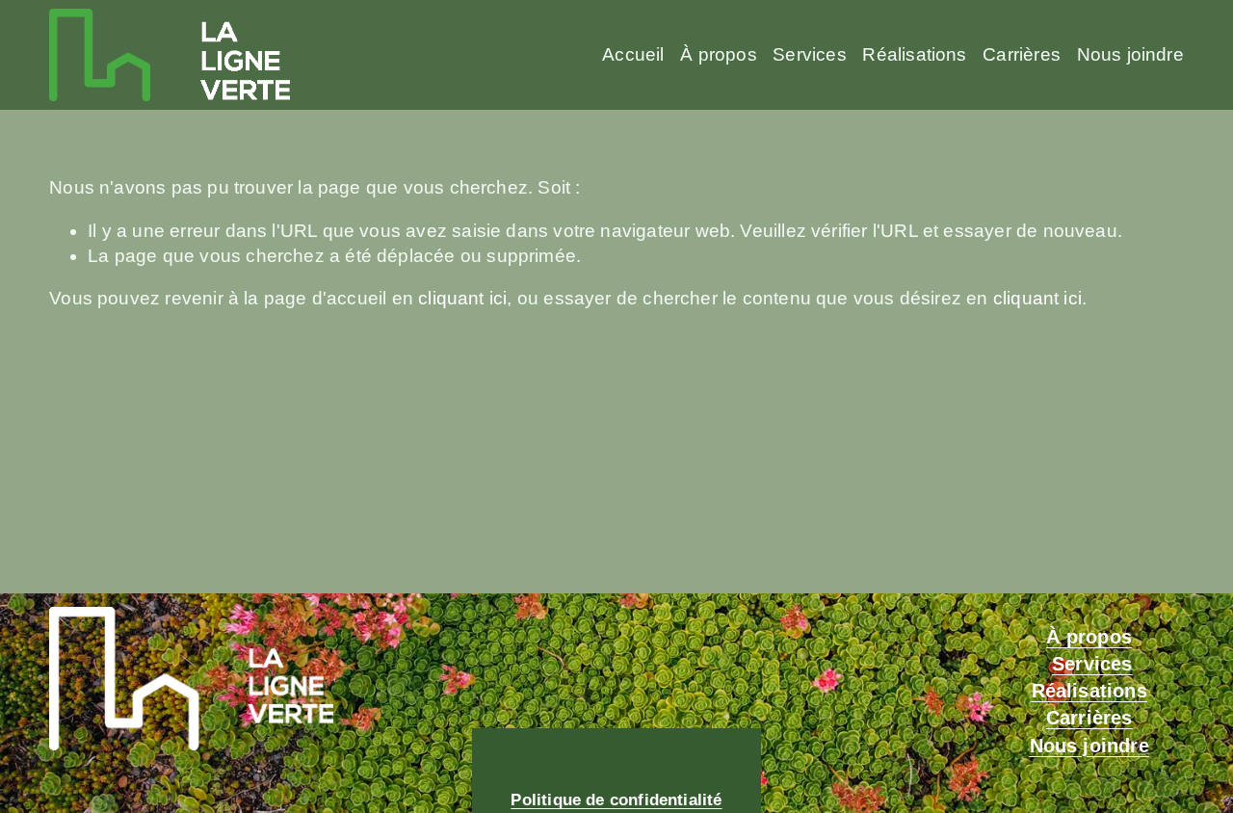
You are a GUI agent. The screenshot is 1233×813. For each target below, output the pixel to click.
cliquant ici (462, 298)
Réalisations (914, 54)
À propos (718, 54)
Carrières (1022, 54)
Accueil (633, 54)
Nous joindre (1130, 54)
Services (809, 54)
